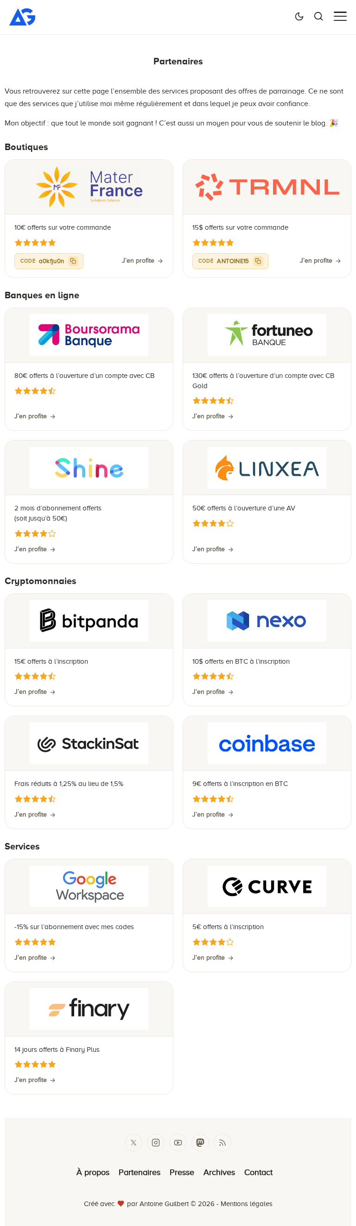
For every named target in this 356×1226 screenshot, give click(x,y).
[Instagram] (156, 1142)
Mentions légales (247, 1203)
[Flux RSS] (222, 1142)
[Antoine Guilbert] (22, 22)
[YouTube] (178, 1142)
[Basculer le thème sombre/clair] (299, 16)
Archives (219, 1172)
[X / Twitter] (133, 1142)
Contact (258, 1172)
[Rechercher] (318, 16)
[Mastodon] (200, 1142)
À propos (92, 1172)
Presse (182, 1172)
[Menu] (340, 16)
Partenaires (139, 1172)
